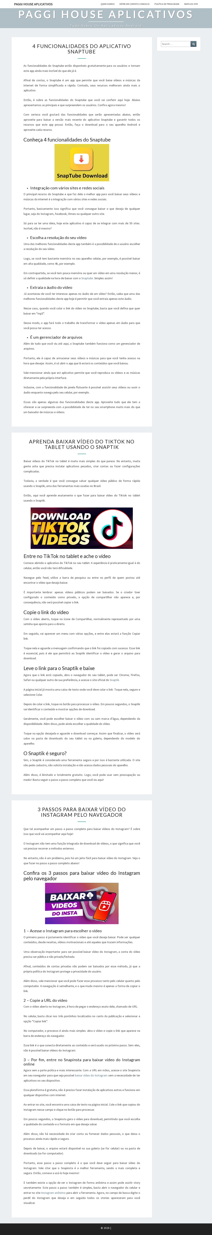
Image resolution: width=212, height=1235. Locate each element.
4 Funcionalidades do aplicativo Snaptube (81, 48)
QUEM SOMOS (108, 3)
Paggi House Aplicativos (33, 4)
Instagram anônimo (53, 1193)
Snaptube (87, 278)
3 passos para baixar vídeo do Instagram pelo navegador (82, 812)
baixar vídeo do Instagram (91, 1075)
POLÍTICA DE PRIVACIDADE (167, 3)
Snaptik (114, 680)
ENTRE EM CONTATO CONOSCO (135, 3)
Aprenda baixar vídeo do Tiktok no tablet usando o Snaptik (81, 444)
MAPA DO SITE (191, 3)
